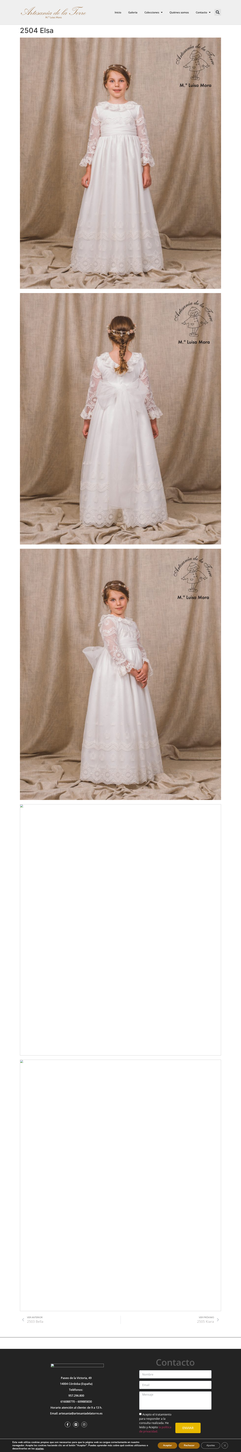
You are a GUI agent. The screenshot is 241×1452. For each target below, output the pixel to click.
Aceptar (167, 1445)
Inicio (118, 12)
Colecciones (151, 12)
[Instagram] (84, 1424)
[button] (217, 12)
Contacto (201, 12)
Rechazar (189, 1445)
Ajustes (210, 1445)
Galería (132, 12)
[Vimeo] (76, 1424)
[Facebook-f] (67, 1424)
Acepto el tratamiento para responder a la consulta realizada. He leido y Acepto (155, 1423)
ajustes (39, 1448)
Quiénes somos (179, 12)
